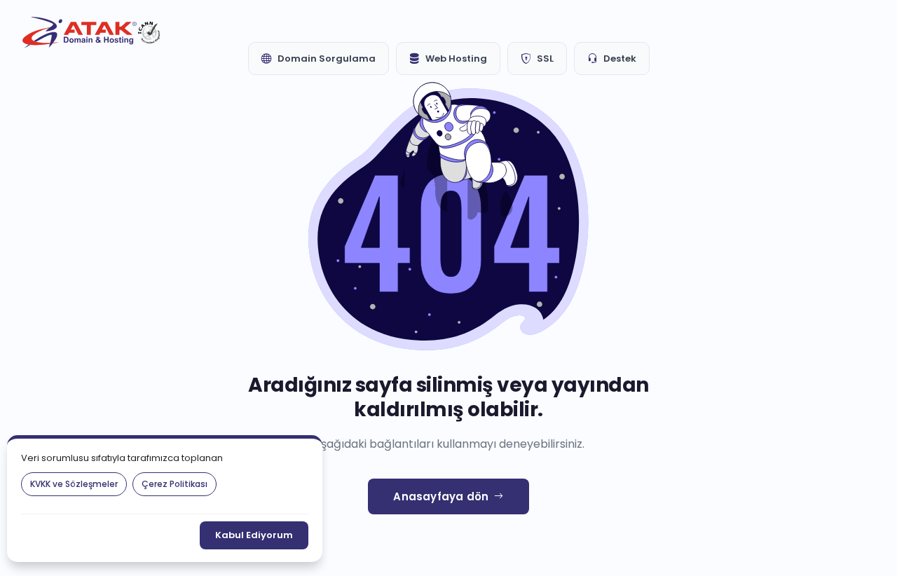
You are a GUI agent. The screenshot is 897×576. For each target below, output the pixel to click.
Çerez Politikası (174, 484)
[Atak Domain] (92, 32)
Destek (619, 58)
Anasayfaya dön (440, 496)
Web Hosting (456, 58)
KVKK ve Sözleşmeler (74, 484)
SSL (545, 58)
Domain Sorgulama (327, 58)
